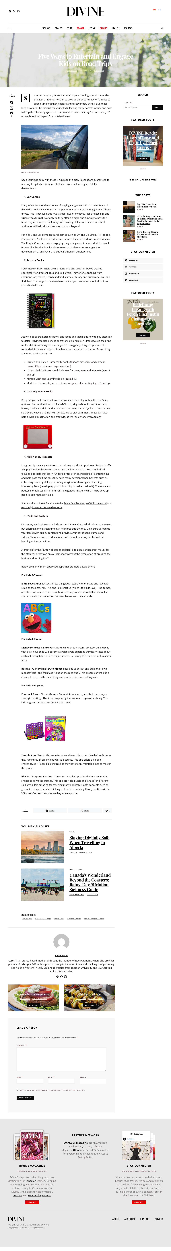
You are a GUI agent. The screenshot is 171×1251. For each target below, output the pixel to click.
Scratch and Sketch (37, 362)
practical (17, 1195)
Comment (21, 1045)
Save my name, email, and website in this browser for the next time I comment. (52, 1090)
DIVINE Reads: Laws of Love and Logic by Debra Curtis (143, 140)
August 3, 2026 (92, 895)
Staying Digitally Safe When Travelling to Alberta (89, 842)
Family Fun (27, 919)
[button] (141, 169)
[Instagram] (18, 11)
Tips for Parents (74, 919)
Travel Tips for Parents (94, 919)
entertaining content (39, 1195)
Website (83, 1077)
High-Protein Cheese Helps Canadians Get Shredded (147, 234)
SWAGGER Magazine (76, 1142)
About (115, 1219)
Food (70, 28)
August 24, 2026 (85, 852)
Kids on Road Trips (43, 919)
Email (51, 1077)
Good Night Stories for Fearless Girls (41, 507)
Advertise (129, 1219)
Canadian (31, 1180)
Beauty (59, 28)
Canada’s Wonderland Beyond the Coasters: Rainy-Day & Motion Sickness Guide (90, 882)
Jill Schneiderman (76, 895)
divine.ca (73, 852)
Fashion (46, 28)
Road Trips (59, 919)
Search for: (127, 103)
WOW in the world (96, 503)
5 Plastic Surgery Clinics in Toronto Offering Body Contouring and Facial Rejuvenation (150, 220)
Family (103, 28)
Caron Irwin (99, 71)
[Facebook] (10, 11)
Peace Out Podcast (74, 503)
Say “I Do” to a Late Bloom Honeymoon (146, 205)
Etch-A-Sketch (63, 404)
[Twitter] (14, 11)
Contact (144, 1219)
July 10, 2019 (72, 71)
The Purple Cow (30, 243)
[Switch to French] (159, 9)
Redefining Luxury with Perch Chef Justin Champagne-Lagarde (143, 313)
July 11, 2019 (81, 999)
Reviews (128, 28)
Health (115, 28)
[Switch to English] (154, 9)
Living (92, 28)
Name (20, 1077)
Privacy (158, 1219)
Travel (80, 28)
